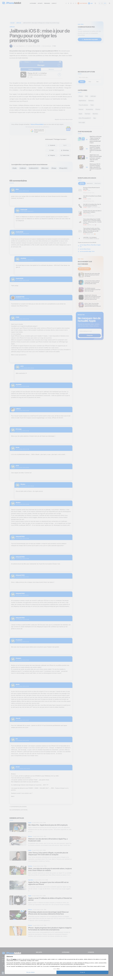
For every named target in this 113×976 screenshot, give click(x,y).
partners (15, 959)
